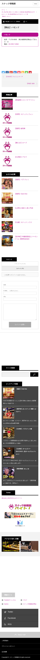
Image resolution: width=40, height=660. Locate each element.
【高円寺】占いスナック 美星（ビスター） (26, 410)
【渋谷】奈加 (30, 83)
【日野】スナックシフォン (23, 114)
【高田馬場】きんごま (22, 469)
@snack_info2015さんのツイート (12, 498)
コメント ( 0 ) (20, 268)
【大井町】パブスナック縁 (24, 429)
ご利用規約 (5, 640)
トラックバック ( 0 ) (20, 263)
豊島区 (18, 21)
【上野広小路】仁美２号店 (23, 208)
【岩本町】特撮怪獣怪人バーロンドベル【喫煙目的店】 (26, 238)
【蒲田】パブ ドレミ (21, 179)
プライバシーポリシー (8, 646)
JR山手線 (6, 12)
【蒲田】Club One (20, 194)
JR (2, 12)
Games (6, 604)
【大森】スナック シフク (23, 222)
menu (35, 3)
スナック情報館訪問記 (29, 604)
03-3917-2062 (14, 44)
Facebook (12, 618)
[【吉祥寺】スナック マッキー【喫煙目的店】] (10, 546)
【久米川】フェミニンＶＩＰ (14, 76)
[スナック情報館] (9, 4)
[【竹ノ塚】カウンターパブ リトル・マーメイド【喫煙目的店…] (29, 546)
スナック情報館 (14, 657)
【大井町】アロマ (20, 157)
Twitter (10, 612)
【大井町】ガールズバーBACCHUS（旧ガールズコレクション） (26, 451)
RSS (10, 624)
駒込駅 (8, 21)
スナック (13, 21)
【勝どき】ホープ (20, 143)
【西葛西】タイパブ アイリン (24, 100)
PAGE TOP (22, 635)
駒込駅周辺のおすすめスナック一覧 (19, 14)
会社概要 (4, 652)
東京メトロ (12, 12)
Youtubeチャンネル (10, 600)
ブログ (25, 600)
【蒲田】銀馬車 (19, 128)
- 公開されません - (11, 290)
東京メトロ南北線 (19, 12)
